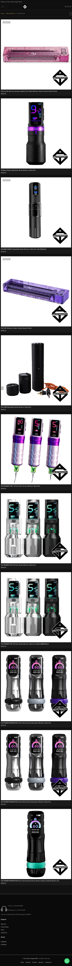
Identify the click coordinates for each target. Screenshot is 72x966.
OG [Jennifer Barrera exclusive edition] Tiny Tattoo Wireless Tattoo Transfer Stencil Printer (29, 91)
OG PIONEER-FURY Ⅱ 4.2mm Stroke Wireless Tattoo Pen (18, 565)
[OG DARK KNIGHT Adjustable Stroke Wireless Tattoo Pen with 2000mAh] (36, 212)
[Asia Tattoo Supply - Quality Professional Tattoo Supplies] (25, 6)
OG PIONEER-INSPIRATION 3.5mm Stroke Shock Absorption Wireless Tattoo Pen (26, 723)
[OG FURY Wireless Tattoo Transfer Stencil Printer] (36, 291)
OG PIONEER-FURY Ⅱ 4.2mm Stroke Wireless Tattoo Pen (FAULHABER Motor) (25, 644)
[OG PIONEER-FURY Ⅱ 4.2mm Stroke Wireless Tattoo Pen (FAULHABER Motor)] (36, 607)
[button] (67, 961)
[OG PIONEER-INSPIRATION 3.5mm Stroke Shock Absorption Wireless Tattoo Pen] (36, 686)
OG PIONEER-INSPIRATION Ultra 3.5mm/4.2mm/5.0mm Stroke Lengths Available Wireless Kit (30, 881)
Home (2, 13)
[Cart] (65, 6)
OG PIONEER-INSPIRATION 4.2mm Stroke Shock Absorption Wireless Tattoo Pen (26, 802)
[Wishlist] (68, 6)
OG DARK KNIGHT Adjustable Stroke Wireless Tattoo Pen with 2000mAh (23, 249)
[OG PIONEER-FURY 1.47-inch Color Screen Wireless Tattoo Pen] (36, 449)
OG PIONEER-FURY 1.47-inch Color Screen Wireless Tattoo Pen (20, 486)
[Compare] (70, 6)
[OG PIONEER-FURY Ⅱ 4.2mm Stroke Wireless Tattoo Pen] (36, 528)
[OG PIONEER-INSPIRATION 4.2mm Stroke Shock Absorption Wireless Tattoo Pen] (36, 765)
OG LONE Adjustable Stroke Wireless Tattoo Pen (16, 407)
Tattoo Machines (10, 13)
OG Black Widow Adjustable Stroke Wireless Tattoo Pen (18, 170)
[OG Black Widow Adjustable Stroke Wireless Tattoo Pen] (36, 133)
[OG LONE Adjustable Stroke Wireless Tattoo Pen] (36, 370)
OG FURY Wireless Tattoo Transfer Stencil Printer (16, 328)
